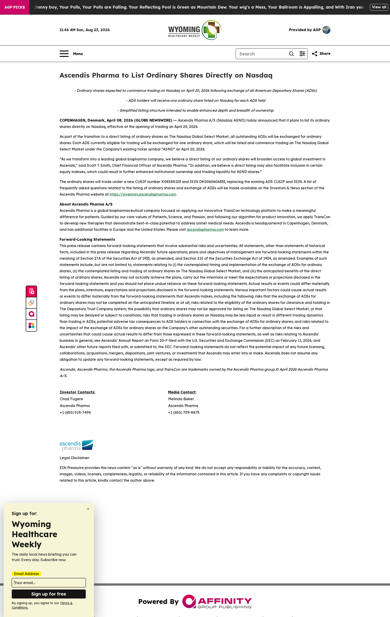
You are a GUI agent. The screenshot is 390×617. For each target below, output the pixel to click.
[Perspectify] (31, 303)
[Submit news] (31, 291)
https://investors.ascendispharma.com (143, 194)
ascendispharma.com (205, 229)
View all (379, 7)
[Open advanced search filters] (302, 54)
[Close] (88, 509)
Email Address (26, 573)
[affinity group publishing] (31, 314)
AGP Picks (15, 7)
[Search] (291, 54)
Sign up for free (48, 594)
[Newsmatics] (31, 325)
